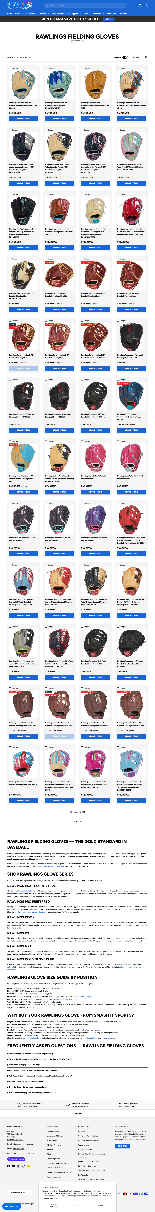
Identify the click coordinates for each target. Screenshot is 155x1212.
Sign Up (108, 19)
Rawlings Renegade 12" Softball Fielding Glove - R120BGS (58, 415)
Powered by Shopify (28, 1203)
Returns (81, 1131)
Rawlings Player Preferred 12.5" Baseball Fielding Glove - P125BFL (94, 724)
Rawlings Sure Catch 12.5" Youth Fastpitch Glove (22, 538)
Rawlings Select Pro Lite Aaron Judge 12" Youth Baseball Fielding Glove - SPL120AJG (22, 664)
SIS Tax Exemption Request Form (91, 1170)
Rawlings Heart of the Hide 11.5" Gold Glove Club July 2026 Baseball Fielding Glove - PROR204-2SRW (131, 231)
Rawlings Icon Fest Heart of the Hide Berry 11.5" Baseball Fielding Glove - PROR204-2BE (94, 784)
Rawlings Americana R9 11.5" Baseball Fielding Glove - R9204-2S (23, 783)
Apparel (75, 13)
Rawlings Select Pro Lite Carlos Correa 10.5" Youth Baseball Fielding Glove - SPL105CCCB (21, 602)
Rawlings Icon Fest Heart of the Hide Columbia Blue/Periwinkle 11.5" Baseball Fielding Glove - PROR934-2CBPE (129, 786)
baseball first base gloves (85, 996)
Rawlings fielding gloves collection (31, 912)
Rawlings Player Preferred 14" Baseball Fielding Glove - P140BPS (22, 724)
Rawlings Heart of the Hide (21, 891)
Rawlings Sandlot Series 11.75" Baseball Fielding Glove (21, 356)
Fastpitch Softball (59, 13)
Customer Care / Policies (88, 1136)
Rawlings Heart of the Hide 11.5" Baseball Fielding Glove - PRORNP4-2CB (21, 296)
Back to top (77, 1113)
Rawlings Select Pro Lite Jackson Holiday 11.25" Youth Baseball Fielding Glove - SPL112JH (130, 602)
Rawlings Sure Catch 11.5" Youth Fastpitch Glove (94, 538)
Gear (86, 13)
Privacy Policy (52, 1198)
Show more (77, 821)
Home (9, 13)
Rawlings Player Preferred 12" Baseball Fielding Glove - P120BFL (130, 724)
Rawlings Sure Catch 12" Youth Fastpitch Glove (57, 538)
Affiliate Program (54, 1145)
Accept (76, 1205)
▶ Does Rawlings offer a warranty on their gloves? (27, 1087)
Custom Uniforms (85, 1149)
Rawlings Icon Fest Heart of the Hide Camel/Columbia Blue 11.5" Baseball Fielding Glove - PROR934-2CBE (59, 786)
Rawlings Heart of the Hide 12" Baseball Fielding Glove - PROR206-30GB (59, 231)
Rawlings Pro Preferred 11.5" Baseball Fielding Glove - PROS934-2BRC (131, 105)
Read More (122, 1146)
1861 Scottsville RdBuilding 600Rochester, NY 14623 (15, 1136)
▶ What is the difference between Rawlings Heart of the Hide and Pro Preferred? (39, 1059)
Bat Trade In (83, 1175)
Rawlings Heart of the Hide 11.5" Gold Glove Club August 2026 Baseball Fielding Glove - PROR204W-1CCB (93, 233)
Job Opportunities (54, 1168)
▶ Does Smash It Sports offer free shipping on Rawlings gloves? (32, 1070)
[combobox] (85, 5)
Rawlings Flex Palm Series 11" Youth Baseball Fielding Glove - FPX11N (129, 417)
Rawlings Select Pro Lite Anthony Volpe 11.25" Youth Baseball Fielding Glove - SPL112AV (59, 478)
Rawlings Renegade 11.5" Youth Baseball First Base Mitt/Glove (93, 415)
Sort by (10, 57)
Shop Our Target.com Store (58, 1163)
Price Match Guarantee (87, 1166)
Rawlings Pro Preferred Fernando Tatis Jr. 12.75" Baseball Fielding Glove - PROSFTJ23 (130, 167)
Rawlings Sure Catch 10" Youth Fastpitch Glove (93, 477)
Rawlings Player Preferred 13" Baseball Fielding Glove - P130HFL (58, 724)
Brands (17, 13)
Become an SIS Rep (54, 1136)
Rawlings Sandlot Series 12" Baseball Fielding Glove (128, 294)
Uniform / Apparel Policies (88, 1140)
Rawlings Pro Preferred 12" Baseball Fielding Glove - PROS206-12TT (95, 105)
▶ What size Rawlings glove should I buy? (23, 1065)
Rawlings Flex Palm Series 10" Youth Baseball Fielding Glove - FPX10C (21, 478)
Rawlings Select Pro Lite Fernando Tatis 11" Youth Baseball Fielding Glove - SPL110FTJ (95, 602)
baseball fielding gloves (32, 1038)
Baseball (43, 13)
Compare (117, 57)
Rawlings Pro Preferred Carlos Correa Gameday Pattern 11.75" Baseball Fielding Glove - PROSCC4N (93, 168)
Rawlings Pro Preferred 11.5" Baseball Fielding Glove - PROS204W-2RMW (56, 105)
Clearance (97, 13)
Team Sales (111, 13)
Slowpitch (30, 13)
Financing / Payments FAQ (88, 1161)
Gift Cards (123, 13)
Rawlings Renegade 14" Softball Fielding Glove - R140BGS (130, 356)
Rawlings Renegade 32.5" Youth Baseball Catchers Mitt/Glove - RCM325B (130, 664)
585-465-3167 (18, 1148)
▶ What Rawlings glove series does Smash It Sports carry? (30, 1053)
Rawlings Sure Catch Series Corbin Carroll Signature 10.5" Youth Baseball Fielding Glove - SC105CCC (131, 540)
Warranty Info (83, 1145)
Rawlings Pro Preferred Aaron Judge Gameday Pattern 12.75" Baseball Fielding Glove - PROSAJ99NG (21, 168)
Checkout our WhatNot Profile (59, 1172)
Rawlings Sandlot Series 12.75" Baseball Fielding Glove (93, 294)
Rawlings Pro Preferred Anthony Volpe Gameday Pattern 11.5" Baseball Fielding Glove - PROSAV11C (58, 168)
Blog (49, 1154)
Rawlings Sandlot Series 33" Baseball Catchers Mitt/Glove (57, 294)
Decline (100, 1205)
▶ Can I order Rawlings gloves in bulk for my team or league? (31, 1092)
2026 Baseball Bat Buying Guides (91, 1179)
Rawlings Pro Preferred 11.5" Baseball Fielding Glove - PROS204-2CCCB (23, 105)
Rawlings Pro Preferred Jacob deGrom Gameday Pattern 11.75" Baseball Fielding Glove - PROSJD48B (21, 233)
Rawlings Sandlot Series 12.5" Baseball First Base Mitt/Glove (93, 356)
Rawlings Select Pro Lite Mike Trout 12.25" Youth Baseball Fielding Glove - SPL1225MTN (59, 664)
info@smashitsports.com (23, 1144)
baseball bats (92, 1038)
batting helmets (108, 1038)
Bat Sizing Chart (53, 1158)
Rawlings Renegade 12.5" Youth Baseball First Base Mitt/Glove (93, 662)
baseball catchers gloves (62, 999)
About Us (50, 1149)
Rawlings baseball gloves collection (50, 866)
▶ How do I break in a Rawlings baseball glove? (25, 1081)
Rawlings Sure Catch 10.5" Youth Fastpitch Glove (130, 477)
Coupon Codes (53, 1131)
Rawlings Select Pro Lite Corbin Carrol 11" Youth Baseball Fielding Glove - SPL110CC (58, 602)
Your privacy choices (55, 1177)
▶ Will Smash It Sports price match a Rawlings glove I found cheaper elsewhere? (39, 1076)
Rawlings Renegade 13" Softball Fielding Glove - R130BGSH (21, 415)
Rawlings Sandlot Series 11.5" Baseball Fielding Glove (57, 356)
